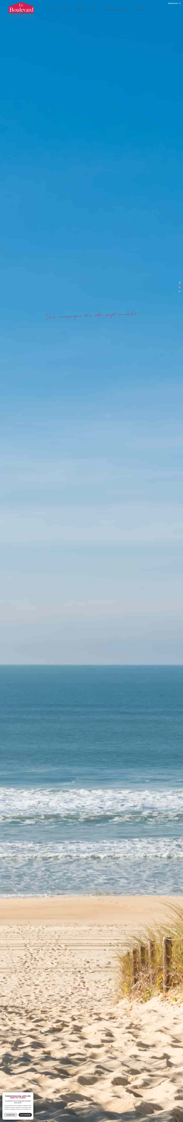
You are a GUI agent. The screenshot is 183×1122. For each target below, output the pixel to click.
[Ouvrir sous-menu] (69, 10)
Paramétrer (10, 1115)
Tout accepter (25, 1115)
